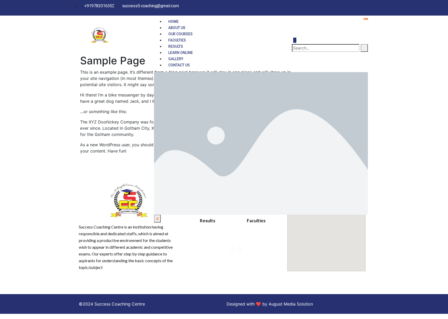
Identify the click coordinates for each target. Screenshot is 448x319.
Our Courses (180, 34)
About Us (176, 28)
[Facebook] (358, 5)
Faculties (177, 40)
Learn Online (180, 53)
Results (175, 46)
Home (173, 21)
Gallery (175, 59)
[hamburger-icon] (366, 19)
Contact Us (179, 65)
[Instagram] (364, 5)
